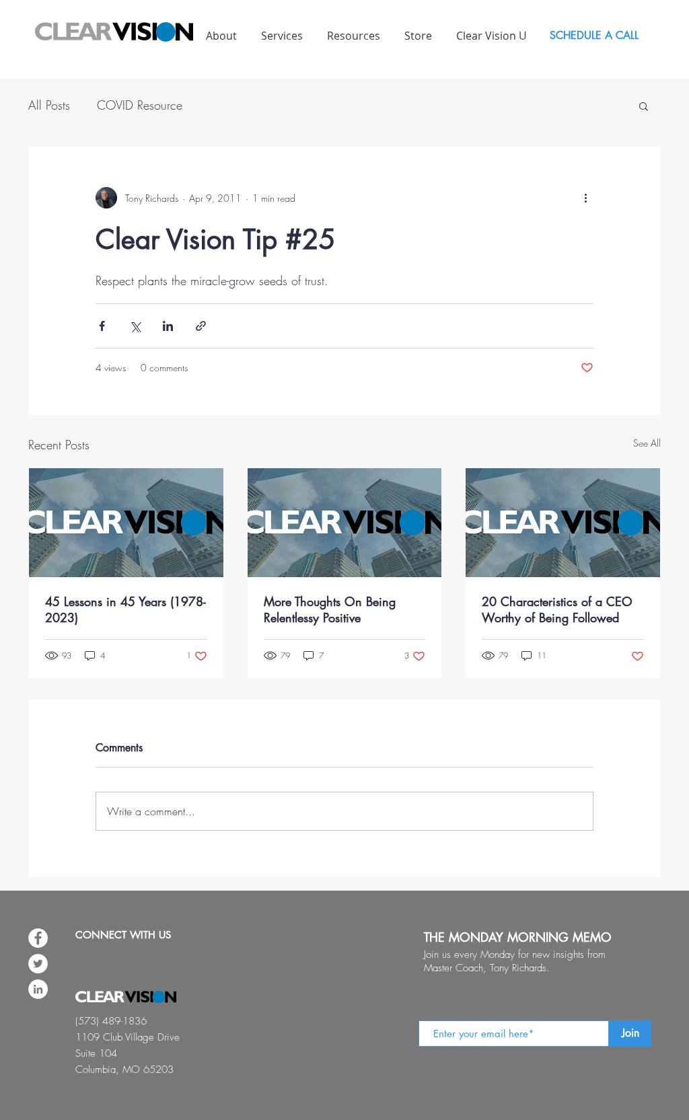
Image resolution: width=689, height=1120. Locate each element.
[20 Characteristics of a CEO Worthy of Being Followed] (563, 522)
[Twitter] (38, 963)
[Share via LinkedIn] (167, 326)
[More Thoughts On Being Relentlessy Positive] (345, 522)
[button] (643, 105)
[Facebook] (38, 938)
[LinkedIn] (38, 989)
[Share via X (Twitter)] (135, 326)
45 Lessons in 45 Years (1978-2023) (125, 609)
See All (647, 443)
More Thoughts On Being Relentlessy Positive (330, 609)
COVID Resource (139, 105)
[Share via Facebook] (102, 326)
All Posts (49, 105)
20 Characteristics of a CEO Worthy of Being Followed (557, 609)
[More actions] (585, 198)
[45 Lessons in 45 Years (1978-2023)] (126, 522)
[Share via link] (200, 326)
